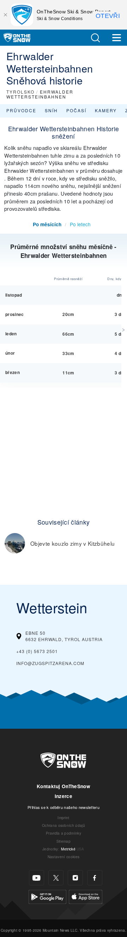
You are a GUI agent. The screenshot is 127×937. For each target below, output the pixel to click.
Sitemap (63, 841)
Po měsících (47, 224)
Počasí (76, 110)
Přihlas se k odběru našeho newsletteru (63, 807)
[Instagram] (75, 877)
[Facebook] (94, 877)
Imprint (63, 817)
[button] (95, 38)
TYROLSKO (20, 92)
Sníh (51, 110)
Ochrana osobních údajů (63, 825)
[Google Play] (47, 896)
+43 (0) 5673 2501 (37, 651)
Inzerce (63, 796)
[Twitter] (56, 877)
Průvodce (21, 110)
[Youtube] (36, 877)
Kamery (106, 110)
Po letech (80, 224)
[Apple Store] (85, 896)
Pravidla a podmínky (63, 833)
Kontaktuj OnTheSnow (63, 786)
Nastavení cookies (63, 856)
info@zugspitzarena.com (50, 663)
